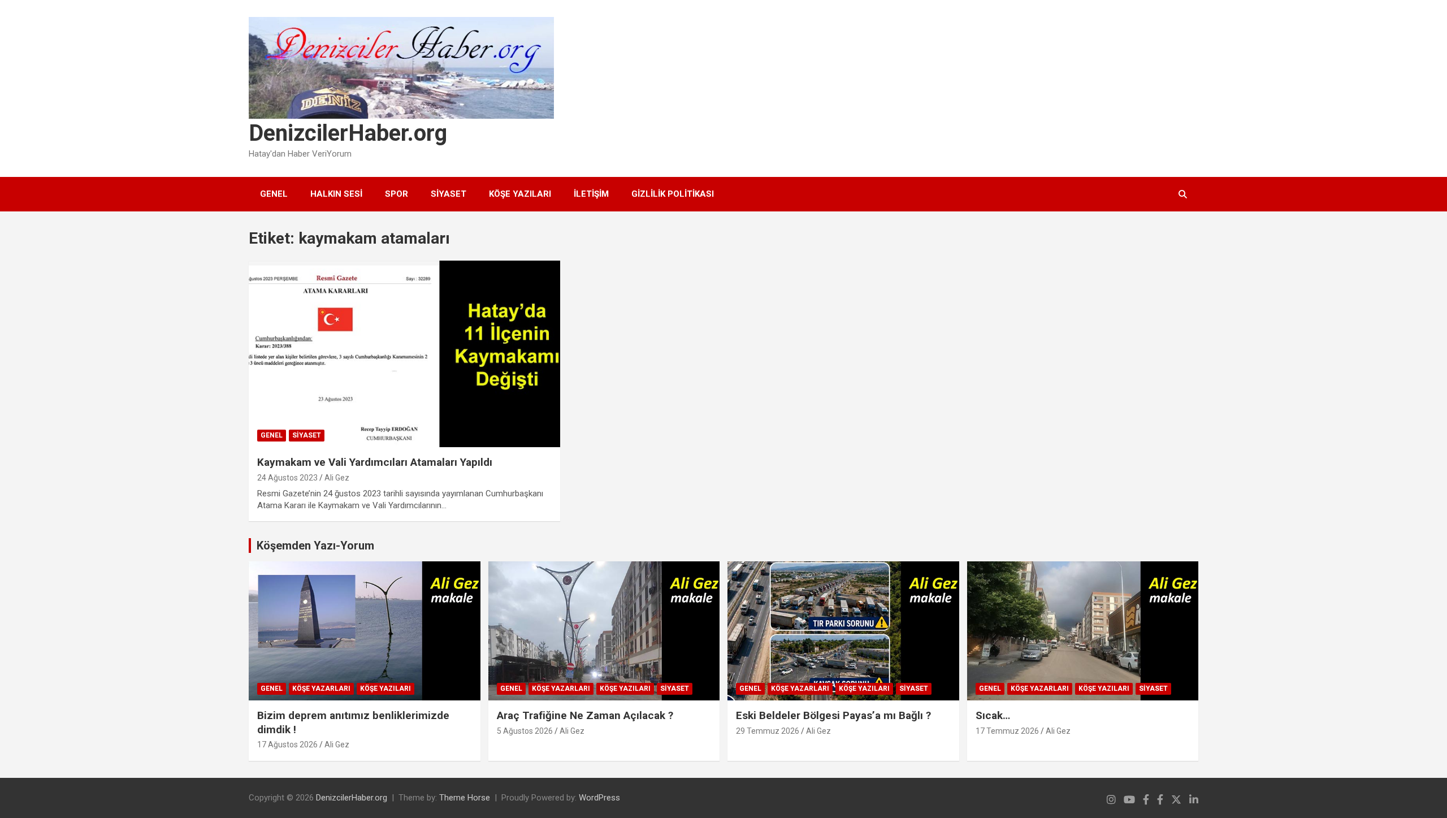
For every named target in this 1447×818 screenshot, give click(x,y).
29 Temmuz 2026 (767, 730)
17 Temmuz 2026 (1007, 730)
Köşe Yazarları (321, 689)
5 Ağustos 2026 (525, 730)
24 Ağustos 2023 (287, 477)
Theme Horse (464, 798)
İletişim (591, 194)
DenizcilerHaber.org (348, 133)
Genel (274, 194)
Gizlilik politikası (672, 194)
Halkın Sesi (336, 194)
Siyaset (448, 194)
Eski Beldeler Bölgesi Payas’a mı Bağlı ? (833, 715)
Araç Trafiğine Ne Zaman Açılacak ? (585, 715)
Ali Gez (336, 477)
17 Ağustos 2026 (287, 744)
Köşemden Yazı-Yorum (315, 545)
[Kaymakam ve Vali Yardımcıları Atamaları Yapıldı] (404, 354)
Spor (396, 194)
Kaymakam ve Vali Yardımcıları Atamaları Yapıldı (374, 462)
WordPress (599, 798)
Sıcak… (993, 715)
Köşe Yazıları (520, 194)
